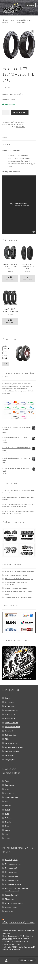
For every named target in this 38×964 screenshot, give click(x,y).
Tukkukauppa (10, 714)
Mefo (7, 814)
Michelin (8, 822)
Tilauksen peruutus (12, 751)
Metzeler (8, 818)
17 (17, 127)
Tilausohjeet (9, 899)
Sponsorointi (10, 718)
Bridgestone (9, 785)
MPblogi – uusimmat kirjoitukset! (18, 922)
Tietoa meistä (10, 755)
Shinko (7, 838)
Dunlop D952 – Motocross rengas (14, 930)
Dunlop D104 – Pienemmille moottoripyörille (19, 572)
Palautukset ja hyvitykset (14, 747)
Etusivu (7, 20)
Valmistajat (9, 911)
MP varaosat (9, 702)
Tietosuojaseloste (11, 743)
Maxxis (7, 810)
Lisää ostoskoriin (19, 112)
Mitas (7, 826)
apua (16, 507)
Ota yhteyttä (10, 760)
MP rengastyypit (11, 872)
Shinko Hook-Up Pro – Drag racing (16, 575)
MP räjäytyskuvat (11, 860)
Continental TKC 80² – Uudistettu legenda (18, 597)
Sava (6, 834)
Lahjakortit (9, 731)
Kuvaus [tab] (4, 137)
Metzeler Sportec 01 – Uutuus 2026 (16, 588)
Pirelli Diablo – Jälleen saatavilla (14, 941)
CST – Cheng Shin (11, 797)
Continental (9, 793)
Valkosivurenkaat (11, 907)
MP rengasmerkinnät (12, 864)
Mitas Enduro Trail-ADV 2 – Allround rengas (19, 579)
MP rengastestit (11, 868)
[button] (32, 31)
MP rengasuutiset (11, 876)
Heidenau (8, 805)
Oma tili (6, 960)
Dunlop (7, 801)
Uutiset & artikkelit (12, 895)
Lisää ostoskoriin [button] (10, 278)
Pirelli (7, 830)
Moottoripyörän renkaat (23, 20)
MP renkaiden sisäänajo (13, 884)
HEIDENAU (21, 127)
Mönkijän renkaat (11, 710)
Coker (7, 789)
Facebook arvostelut (12, 727)
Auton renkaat (10, 706)
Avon (7, 781)
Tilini (7, 739)
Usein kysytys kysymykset (14, 903)
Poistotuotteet (10, 735)
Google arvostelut (11, 723)
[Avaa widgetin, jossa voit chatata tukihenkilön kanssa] (27, 960)
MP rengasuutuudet (12, 880)
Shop (12, 20)
